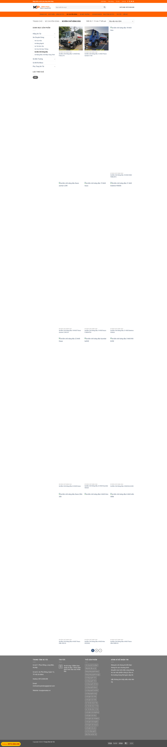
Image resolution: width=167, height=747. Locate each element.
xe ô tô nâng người (90, 731)
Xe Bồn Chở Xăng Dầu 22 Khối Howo (70, 486)
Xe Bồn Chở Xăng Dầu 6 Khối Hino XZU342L (95, 642)
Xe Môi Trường (85, 14)
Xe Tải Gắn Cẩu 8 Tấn (91, 703)
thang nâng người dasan (92, 671)
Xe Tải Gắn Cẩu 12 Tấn (92, 706)
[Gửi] (104, 7)
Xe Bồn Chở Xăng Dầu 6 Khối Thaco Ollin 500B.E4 (121, 642)
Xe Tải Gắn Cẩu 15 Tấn (92, 709)
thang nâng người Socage (92, 674)
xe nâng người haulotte (92, 690)
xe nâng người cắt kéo (92, 684)
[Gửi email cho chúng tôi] (133, 1)
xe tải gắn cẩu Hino (91, 715)
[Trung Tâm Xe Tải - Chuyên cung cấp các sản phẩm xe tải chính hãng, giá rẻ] (42, 7)
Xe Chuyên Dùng (72, 14)
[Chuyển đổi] (55, 34)
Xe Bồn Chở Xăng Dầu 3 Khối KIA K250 (121, 486)
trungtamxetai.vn (45, 690)
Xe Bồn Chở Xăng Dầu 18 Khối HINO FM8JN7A (121, 176)
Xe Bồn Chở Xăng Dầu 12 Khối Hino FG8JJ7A (69, 54)
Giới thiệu (103, 1)
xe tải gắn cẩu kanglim (92, 721)
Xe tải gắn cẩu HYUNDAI (92, 718)
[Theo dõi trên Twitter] (131, 1)
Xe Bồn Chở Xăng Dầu (41, 52)
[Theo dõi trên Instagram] (129, 1)
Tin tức (118, 1)
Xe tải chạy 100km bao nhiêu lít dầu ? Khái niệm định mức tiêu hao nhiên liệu (72, 668)
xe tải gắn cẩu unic (91, 728)
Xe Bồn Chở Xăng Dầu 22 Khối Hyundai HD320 (96, 487)
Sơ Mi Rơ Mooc (97, 14)
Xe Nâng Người (39, 43)
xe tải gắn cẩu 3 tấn (91, 696)
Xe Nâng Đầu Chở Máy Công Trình (45, 55)
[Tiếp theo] (100, 650)
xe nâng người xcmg (91, 693)
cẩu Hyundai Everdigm (92, 665)
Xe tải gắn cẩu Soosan (92, 725)
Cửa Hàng (111, 1)
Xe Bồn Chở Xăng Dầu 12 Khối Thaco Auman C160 (96, 54)
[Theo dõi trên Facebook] (127, 1)
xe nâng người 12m (91, 677)
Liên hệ (124, 1)
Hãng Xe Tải (60, 14)
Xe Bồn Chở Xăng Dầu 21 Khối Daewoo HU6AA (122, 331)
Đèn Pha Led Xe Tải (91, 734)
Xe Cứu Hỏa (38, 41)
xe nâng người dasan (91, 687)
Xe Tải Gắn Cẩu (39, 46)
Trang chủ (43, 14)
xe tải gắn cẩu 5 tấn (91, 699)
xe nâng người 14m (91, 681)
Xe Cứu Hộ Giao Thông (41, 49)
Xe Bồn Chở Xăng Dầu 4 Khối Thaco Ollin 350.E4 (69, 642)
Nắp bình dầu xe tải (91, 668)
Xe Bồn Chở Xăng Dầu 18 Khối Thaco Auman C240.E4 (70, 331)
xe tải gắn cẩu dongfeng (92, 712)
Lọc (35, 77)
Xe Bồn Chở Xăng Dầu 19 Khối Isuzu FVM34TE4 (95, 331)
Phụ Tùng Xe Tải (108, 14)
